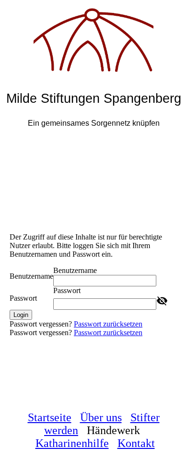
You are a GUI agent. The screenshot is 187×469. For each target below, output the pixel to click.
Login (20, 314)
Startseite (49, 417)
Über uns (101, 417)
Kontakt (136, 443)
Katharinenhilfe (72, 443)
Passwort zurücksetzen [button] (108, 324)
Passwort (23, 298)
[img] (93, 36)
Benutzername (31, 276)
